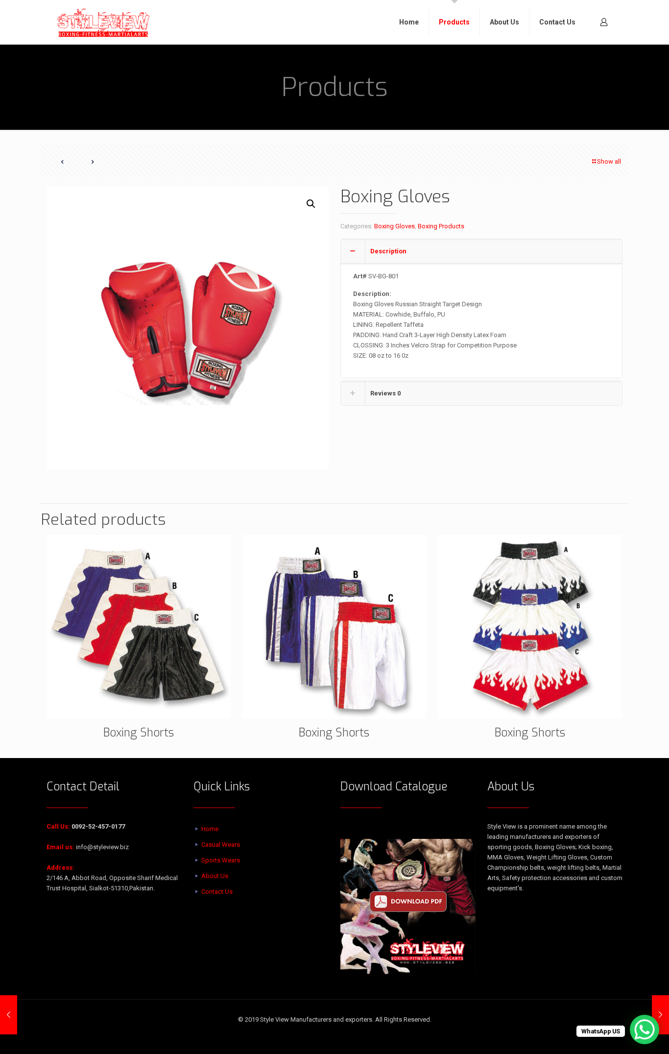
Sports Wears (220, 860)
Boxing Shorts (138, 732)
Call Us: (58, 826)
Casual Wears (220, 844)
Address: (60, 867)
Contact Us (217, 891)
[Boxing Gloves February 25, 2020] (8, 1014)
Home (209, 829)
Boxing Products (441, 226)
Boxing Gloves (394, 226)
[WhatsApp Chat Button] (644, 1029)
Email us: (60, 847)
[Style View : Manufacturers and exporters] (103, 22)
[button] (311, 204)
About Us (214, 876)
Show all (609, 161)
